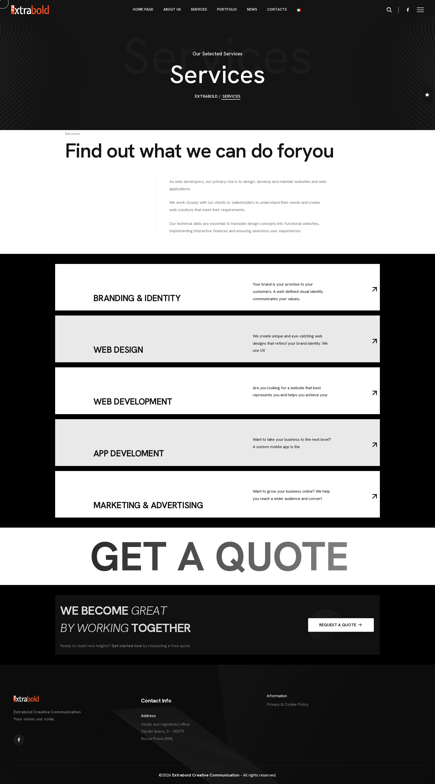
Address (148, 715)
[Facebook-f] (408, 10)
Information (277, 695)
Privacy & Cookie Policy (287, 704)
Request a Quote (338, 625)
